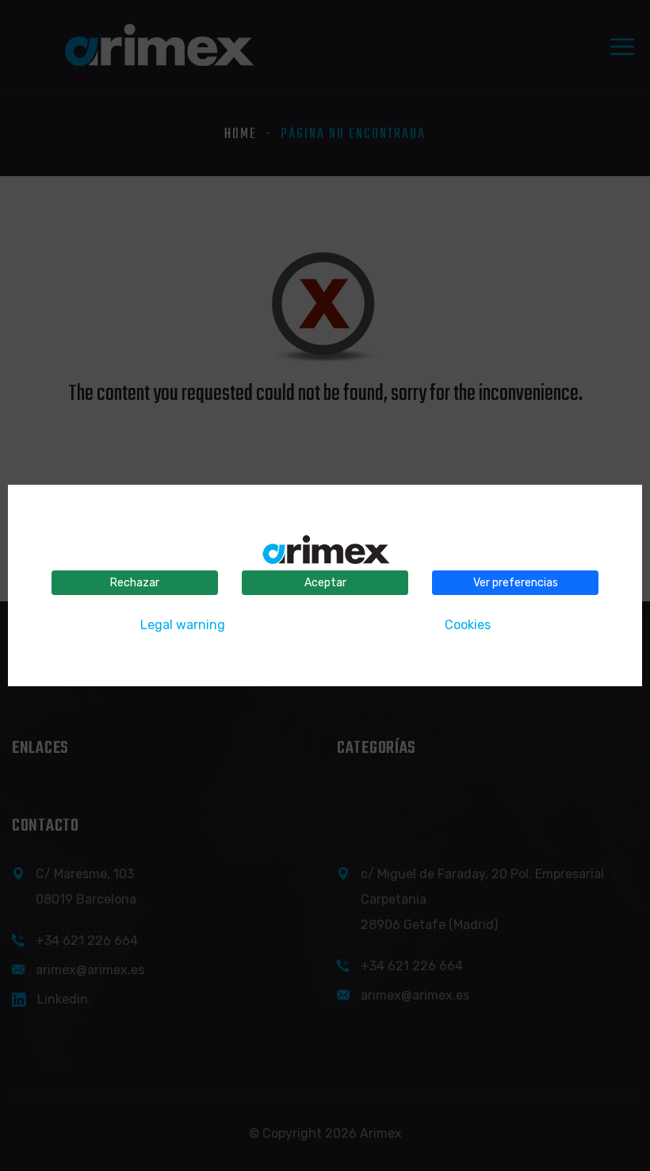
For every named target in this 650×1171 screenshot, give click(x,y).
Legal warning (182, 624)
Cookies (468, 624)
